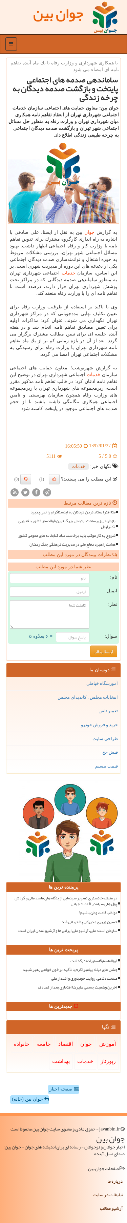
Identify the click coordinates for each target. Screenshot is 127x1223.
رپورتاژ (108, 1061)
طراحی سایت (105, 738)
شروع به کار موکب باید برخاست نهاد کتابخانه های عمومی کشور (66, 535)
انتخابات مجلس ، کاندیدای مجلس (88, 697)
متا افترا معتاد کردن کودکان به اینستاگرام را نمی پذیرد (72, 512)
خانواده (21, 1044)
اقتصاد (65, 1044)
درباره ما (115, 1181)
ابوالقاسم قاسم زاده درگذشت (93, 961)
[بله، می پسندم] (54, 479)
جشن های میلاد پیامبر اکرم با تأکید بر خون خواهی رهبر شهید (70, 970)
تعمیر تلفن (108, 710)
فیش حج (110, 752)
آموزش (107, 1044)
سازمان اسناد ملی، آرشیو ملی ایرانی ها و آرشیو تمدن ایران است (67, 931)
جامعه (44, 1044)
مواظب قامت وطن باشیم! (98, 913)
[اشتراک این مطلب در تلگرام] (47, 491)
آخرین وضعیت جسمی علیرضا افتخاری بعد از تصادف (77, 987)
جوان (89, 232)
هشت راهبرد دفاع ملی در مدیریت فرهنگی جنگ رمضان (72, 544)
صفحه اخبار (61, 1089)
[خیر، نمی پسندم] (25, 479)
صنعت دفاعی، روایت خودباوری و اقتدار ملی (84, 978)
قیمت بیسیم (106, 766)
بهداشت (61, 1061)
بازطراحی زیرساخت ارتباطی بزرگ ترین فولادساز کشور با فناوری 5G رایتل (66, 524)
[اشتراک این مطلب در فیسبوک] (36, 491)
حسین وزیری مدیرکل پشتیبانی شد (89, 922)
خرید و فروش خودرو (99, 724)
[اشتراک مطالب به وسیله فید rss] (14, 491)
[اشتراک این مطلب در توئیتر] (25, 491)
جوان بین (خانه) (28, 1099)
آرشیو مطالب (111, 1208)
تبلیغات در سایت (108, 1194)
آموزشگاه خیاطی (102, 683)
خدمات (69, 273)
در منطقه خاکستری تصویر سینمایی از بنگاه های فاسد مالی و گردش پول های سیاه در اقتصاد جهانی (66, 901)
